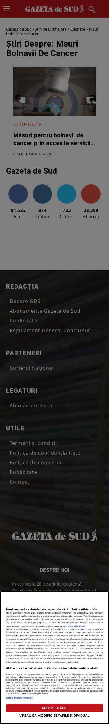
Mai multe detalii (76, 626)
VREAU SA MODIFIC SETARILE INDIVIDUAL (54, 715)
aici (46, 648)
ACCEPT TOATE (54, 708)
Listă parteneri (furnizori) (19, 697)
